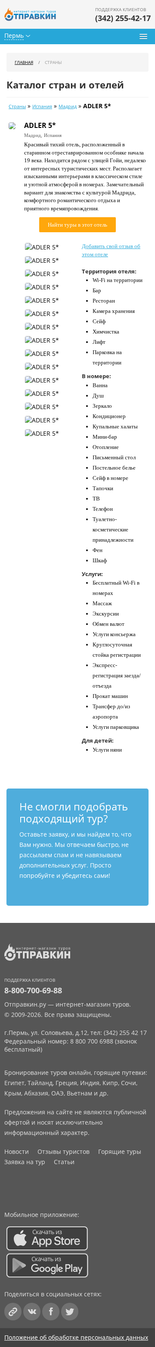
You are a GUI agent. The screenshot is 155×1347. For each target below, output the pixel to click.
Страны (17, 106)
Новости (16, 1151)
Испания (42, 106)
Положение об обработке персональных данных (76, 1337)
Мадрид (68, 106)
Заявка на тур (24, 1162)
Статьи (64, 1162)
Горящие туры (119, 1151)
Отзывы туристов (63, 1151)
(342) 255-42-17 (123, 18)
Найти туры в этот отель (77, 224)
